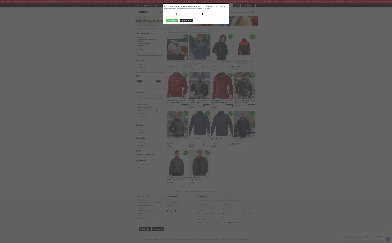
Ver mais (207, 8)
